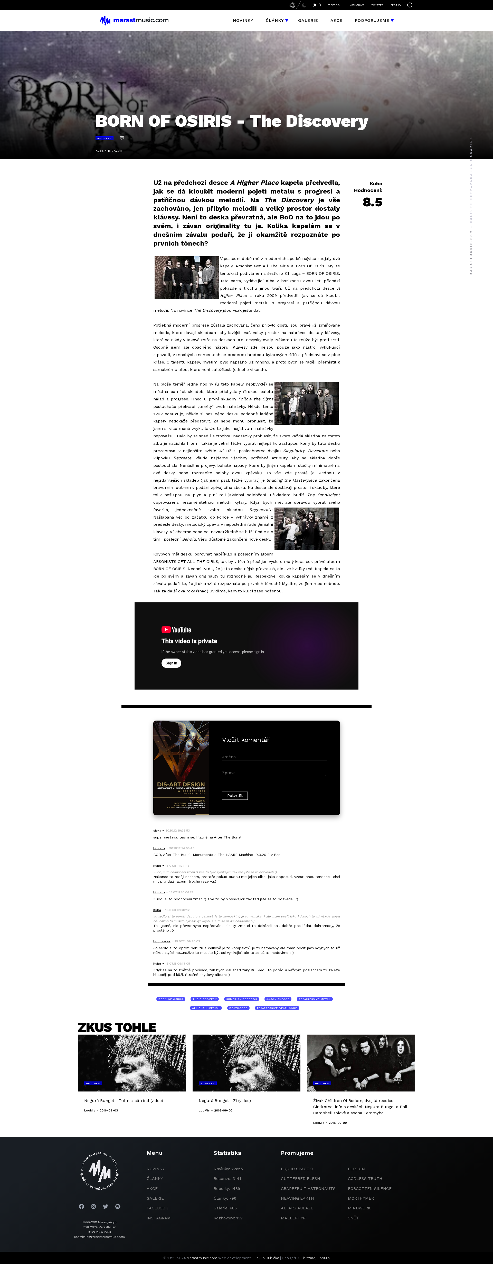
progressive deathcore (277, 1008)
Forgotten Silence (370, 1188)
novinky (156, 1168)
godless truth (365, 1178)
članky (155, 1178)
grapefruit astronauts (308, 1188)
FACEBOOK (334, 5)
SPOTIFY (396, 5)
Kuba (99, 151)
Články (275, 20)
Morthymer (361, 1198)
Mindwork (359, 1208)
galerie (155, 1198)
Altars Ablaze (297, 1208)
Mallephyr (293, 1218)
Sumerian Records (241, 999)
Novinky (243, 20)
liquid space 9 (297, 1168)
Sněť (353, 1218)
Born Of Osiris (170, 999)
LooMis (323, 1258)
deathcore (238, 1008)
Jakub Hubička (267, 1258)
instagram (159, 1218)
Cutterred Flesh (300, 1178)
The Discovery (205, 999)
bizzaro (309, 1258)
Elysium (356, 1168)
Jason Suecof (278, 999)
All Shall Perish (206, 1008)
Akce (336, 20)
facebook (157, 1208)
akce (152, 1188)
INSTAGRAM (356, 5)
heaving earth (297, 1198)
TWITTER (377, 5)
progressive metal (315, 999)
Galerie (308, 20)
